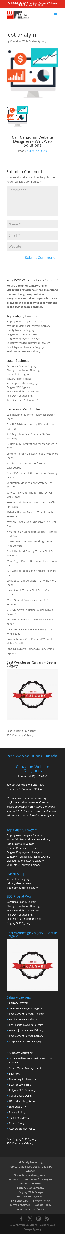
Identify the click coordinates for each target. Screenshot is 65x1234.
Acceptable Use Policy (22, 1128)
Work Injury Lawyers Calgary (26, 1030)
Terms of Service (19, 1117)
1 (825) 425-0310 (37, 150)
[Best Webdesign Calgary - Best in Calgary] (32, 694)
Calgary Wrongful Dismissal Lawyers (28, 342)
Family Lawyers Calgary (20, 330)
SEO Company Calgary (19, 735)
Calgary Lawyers (19, 1002)
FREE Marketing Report (23, 1101)
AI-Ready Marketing (21, 1053)
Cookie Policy (17, 1123)
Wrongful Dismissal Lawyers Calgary (28, 325)
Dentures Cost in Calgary (21, 366)
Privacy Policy (17, 1112)
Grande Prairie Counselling (22, 391)
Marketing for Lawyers (22, 1079)
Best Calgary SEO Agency (21, 731)
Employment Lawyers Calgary (24, 321)
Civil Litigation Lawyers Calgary (25, 347)
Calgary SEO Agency (18, 387)
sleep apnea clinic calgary (22, 383)
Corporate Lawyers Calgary (25, 1041)
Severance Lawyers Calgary (25, 1008)
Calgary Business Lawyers (22, 334)
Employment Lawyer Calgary (26, 1036)
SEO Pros (14, 1073)
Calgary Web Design (21, 1095)
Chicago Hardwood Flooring (23, 370)
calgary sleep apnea (18, 378)
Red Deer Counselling (19, 395)
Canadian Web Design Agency (28, 41)
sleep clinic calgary (17, 374)
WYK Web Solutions (25, 1224)
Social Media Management (25, 1068)
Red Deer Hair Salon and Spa (24, 400)
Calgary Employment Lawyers (24, 338)
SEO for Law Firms (20, 1084)
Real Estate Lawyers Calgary (23, 351)
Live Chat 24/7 (17, 1106)
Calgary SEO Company (22, 1090)
